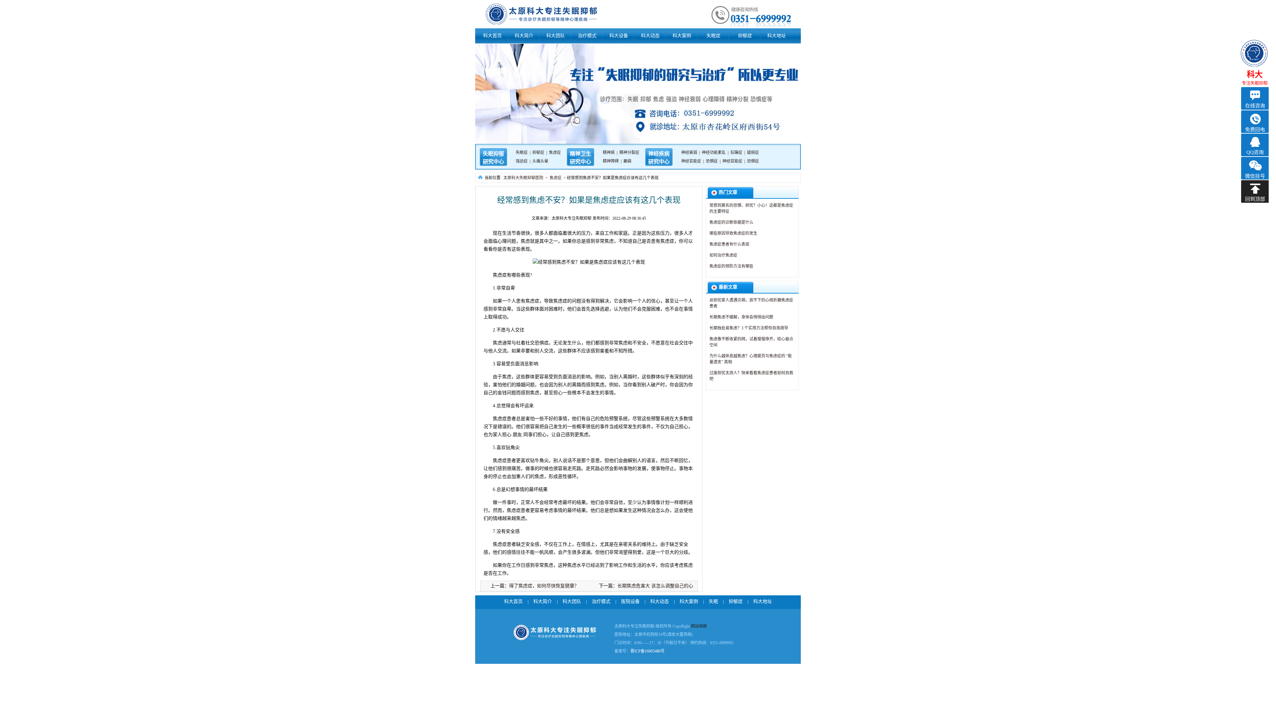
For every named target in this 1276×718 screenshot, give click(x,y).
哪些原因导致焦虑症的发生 (733, 233)
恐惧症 (712, 161)
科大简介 (524, 35)
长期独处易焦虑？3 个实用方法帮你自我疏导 (748, 328)
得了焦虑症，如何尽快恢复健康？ (544, 585)
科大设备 (618, 35)
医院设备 (630, 601)
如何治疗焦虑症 (723, 255)
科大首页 (492, 35)
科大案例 (682, 35)
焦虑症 (555, 152)
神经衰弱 (689, 152)
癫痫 (627, 161)
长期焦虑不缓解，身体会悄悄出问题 (741, 317)
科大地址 (776, 35)
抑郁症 (745, 35)
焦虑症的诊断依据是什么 (731, 222)
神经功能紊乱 (714, 152)
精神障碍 (611, 161)
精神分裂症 (629, 152)
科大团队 (555, 35)
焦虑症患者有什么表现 (729, 244)
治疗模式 (587, 35)
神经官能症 (691, 161)
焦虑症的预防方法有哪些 (731, 266)
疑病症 (753, 152)
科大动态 (650, 35)
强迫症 (522, 161)
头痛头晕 (540, 161)
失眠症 (713, 35)
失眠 (713, 601)
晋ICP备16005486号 (647, 651)
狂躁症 (736, 152)
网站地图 (699, 626)
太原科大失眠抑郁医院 (523, 178)
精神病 (609, 152)
